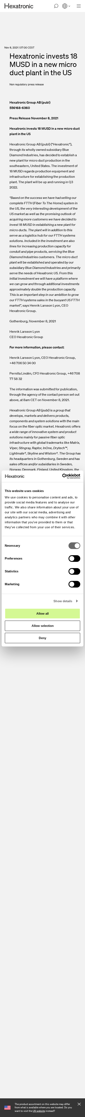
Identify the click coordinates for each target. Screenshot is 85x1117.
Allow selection (43, 625)
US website (39, 1111)
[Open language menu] (66, 6)
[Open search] (56, 6)
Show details (62, 601)
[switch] (74, 558)
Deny (42, 638)
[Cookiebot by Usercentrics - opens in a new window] (62, 476)
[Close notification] (79, 1104)
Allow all (42, 613)
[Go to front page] (18, 6)
